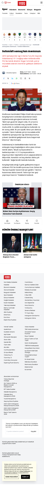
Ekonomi (21, 10)
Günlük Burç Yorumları (32, 300)
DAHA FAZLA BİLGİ (11, 477)
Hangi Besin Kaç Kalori (32, 348)
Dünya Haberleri (9, 297)
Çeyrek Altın (7, 342)
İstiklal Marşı (29, 292)
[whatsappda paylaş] (16, 78)
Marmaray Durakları (31, 364)
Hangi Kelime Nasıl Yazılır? (31, 356)
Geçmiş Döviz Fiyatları (11, 401)
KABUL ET (25, 477)
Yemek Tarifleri (8, 327)
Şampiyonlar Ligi (25, 45)
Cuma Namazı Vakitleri (32, 287)
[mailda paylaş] (21, 78)
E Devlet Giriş (29, 297)
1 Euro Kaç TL (8, 357)
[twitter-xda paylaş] (8, 78)
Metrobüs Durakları (31, 362)
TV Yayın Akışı (29, 313)
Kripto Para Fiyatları (10, 320)
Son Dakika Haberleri (10, 282)
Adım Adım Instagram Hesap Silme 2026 (11, 409)
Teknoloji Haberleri (9, 305)
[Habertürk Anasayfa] (22, 3)
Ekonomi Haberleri (9, 287)
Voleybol (32, 13)
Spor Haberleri (8, 295)
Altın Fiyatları (8, 312)
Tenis (26, 13)
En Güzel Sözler (29, 359)
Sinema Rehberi (30, 310)
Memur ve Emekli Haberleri (9, 308)
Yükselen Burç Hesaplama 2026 (9, 395)
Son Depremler (29, 303)
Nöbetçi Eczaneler (30, 290)
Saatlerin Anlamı (9, 332)
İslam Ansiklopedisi (31, 343)
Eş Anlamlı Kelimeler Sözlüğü (31, 351)
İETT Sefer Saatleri (9, 389)
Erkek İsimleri (29, 367)
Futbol (12, 13)
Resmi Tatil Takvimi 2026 (10, 413)
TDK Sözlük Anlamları (31, 329)
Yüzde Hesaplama (10, 399)
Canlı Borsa (28, 282)
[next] (41, 246)
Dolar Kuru (7, 315)
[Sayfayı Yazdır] (25, 78)
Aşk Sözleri (7, 334)
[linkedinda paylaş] (12, 78)
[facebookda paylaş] (4, 78)
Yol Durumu (28, 308)
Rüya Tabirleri (29, 336)
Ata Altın (6, 347)
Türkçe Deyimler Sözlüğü (9, 380)
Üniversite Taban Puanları (30, 332)
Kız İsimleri (28, 369)
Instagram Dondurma (32, 315)
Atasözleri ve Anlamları (11, 376)
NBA (38, 13)
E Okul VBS (28, 295)
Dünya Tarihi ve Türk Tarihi (31, 339)
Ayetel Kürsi (7, 329)
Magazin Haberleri (10, 292)
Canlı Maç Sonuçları (10, 360)
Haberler (4, 45)
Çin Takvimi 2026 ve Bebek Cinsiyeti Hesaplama (10, 385)
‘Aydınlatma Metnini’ (11, 473)
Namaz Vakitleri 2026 (31, 285)
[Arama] (2, 2)
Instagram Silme (30, 318)
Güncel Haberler (9, 290)
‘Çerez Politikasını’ (25, 471)
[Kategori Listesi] (41, 2)
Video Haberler (29, 327)
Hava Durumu (29, 305)
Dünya (29, 10)
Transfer (4, 13)
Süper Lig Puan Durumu (11, 363)
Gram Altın (7, 339)
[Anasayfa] (7, 277)
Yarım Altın (7, 345)
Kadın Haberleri (9, 303)
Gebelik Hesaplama (10, 392)
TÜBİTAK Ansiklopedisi (32, 345)
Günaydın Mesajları (10, 337)
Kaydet (33, 431)
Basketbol (19, 13)
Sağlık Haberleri (9, 300)
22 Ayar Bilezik (8, 352)
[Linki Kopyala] (29, 78)
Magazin (37, 10)
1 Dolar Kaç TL (8, 355)
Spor (5, 9)
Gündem (12, 10)
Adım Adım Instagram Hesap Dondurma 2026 (11, 404)
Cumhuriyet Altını (9, 350)
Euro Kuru (7, 317)
